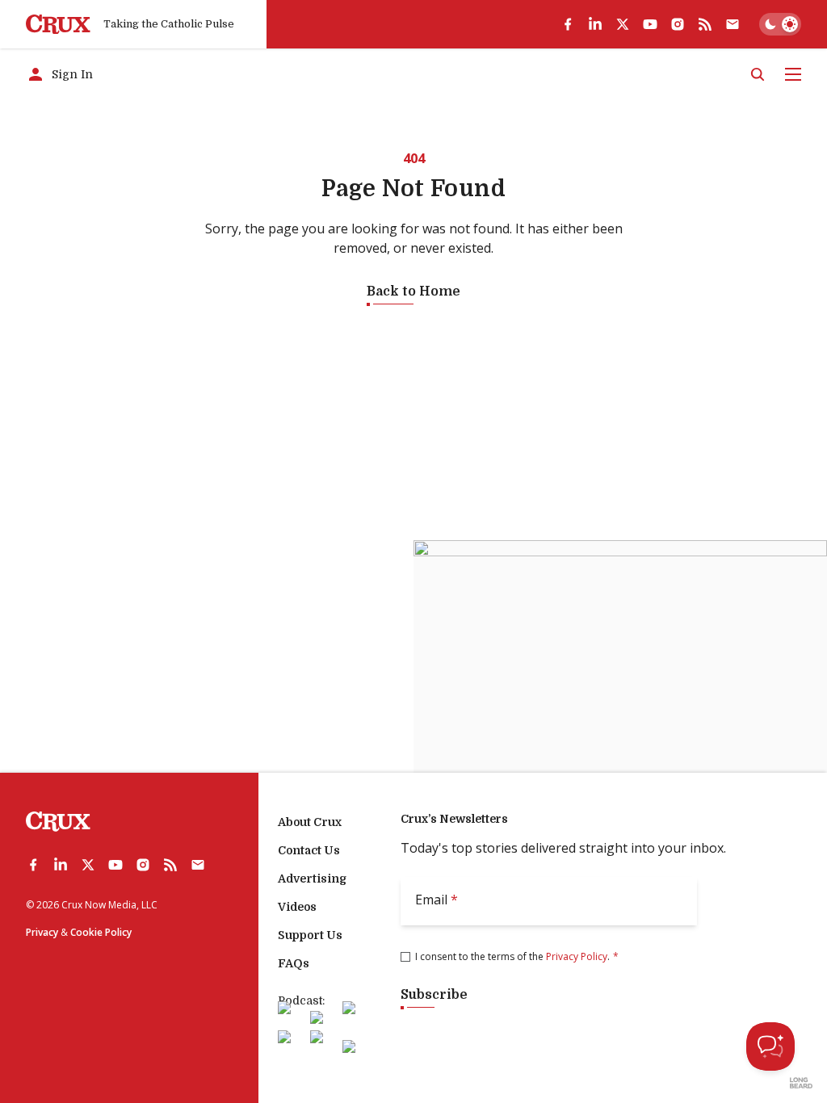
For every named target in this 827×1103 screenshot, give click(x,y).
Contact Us (309, 850)
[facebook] (567, 24)
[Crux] (58, 25)
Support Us (310, 935)
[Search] (757, 74)
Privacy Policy (576, 956)
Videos (297, 906)
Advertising (312, 878)
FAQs (293, 963)
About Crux (310, 822)
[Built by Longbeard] (801, 1083)
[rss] (705, 24)
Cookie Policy (101, 932)
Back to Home (413, 291)
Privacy (42, 932)
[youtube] (650, 24)
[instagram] (677, 24)
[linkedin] (595, 24)
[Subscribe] (732, 24)
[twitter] (622, 24)
